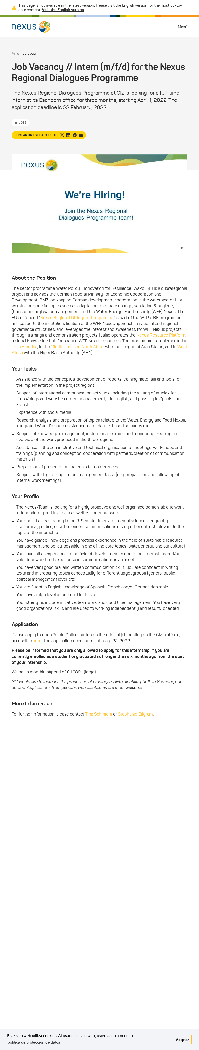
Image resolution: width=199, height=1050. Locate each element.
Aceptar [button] (182, 1040)
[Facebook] (75, 135)
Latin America (24, 346)
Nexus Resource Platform (161, 335)
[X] (62, 135)
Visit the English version (63, 9)
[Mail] (81, 135)
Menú (182, 26)
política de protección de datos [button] (34, 1042)
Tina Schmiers (98, 714)
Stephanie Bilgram (135, 714)
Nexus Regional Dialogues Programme (76, 317)
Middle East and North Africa (77, 346)
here (37, 640)
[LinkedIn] (68, 135)
